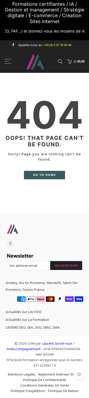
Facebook (10, 243)
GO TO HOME (44, 175)
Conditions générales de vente (44, 385)
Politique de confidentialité (44, 379)
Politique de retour (63, 390)
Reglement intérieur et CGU (59, 374)
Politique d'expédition (28, 390)
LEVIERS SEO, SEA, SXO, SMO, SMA (33, 327)
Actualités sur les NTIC (24, 311)
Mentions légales (21, 374)
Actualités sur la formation (27, 319)
